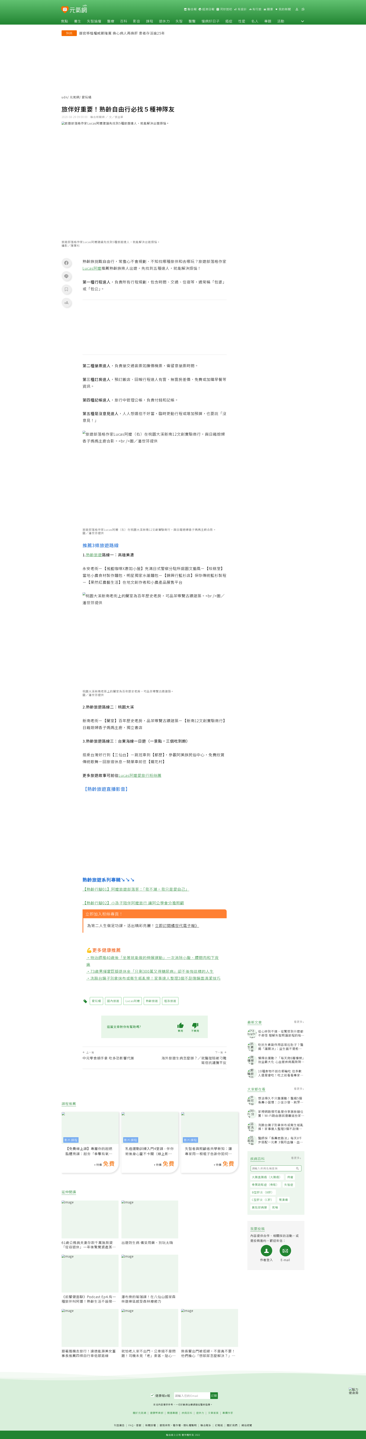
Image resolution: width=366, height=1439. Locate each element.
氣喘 (275, 1207)
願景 (269, 9)
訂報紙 (219, 1425)
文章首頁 (213, 1413)
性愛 (242, 20)
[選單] (303, 9)
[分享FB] (66, 262)
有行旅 (257, 9)
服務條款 (165, 1425)
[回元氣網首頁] (78, 9)
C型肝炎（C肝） (263, 1200)
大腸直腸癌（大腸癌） (267, 1177)
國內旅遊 (113, 1001)
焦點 (64, 20)
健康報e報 (162, 1395)
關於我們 (232, 1425)
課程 (149, 20)
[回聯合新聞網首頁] (65, 10)
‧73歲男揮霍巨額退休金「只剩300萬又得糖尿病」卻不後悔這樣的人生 (150, 971)
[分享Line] (66, 276)
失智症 (288, 1185)
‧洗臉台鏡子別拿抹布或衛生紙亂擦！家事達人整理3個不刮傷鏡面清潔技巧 (153, 978)
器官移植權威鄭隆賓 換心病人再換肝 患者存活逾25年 (122, 33)
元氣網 (74, 97)
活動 (280, 20)
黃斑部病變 (259, 1207)
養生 (77, 20)
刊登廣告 (119, 1425)
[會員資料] (297, 9)
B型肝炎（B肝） (263, 1192)
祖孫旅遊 (170, 1001)
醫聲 (192, 20)
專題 (267, 20)
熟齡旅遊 (94, 554)
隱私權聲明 (190, 1425)
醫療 (110, 20)
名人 (254, 20)
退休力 (164, 20)
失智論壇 (94, 20)
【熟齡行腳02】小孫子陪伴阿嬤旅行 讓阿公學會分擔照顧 (133, 903)
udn (64, 97)
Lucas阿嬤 (92, 268)
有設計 (242, 9)
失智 (179, 20)
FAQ (131, 1425)
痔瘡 (290, 1177)
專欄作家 (227, 1413)
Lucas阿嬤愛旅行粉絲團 (140, 775)
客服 (138, 1425)
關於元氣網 (139, 1413)
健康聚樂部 (156, 1413)
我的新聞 (284, 9)
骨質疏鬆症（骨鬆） (265, 1185)
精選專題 (172, 1413)
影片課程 (70, 1140)
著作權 (177, 1425)
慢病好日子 (210, 20)
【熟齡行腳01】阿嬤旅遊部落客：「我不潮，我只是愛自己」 (136, 889)
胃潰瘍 (283, 1200)
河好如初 (225, 9)
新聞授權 (150, 1425)
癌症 (229, 20)
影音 (136, 20)
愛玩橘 (96, 1001)
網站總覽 (246, 1425)
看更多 (298, 1021)
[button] (302, 21)
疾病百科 (187, 1413)
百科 (123, 20)
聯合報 (192, 9)
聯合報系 (206, 1425)
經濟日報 (207, 9)
